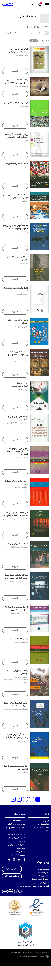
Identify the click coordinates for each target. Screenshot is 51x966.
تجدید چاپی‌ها (44, 876)
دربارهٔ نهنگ (45, 820)
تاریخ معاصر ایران (43, 872)
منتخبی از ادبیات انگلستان (40, 879)
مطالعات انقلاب (43, 869)
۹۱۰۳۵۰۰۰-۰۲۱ (16, 820)
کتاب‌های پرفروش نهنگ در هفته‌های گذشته (34, 886)
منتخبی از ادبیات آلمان (41, 882)
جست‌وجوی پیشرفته (12, 869)
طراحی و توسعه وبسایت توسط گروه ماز (32, 956)
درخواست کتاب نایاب (12, 876)
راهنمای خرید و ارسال (41, 827)
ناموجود (15, 71)
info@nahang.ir (14, 824)
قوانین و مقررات (43, 824)
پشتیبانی (46, 831)
